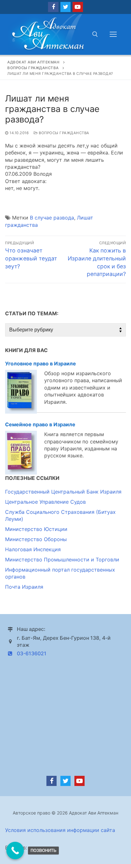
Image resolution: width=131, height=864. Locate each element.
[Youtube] (77, 7)
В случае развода (52, 217)
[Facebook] (53, 7)
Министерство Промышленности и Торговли (62, 559)
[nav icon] (113, 34)
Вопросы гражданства (63, 133)
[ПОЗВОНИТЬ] (15, 850)
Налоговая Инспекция (33, 549)
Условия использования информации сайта (60, 830)
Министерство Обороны (36, 539)
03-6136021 (31, 653)
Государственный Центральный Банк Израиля (63, 491)
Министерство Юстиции (36, 529)
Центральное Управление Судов (45, 502)
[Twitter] (65, 7)
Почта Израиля (24, 587)
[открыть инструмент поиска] (95, 34)
